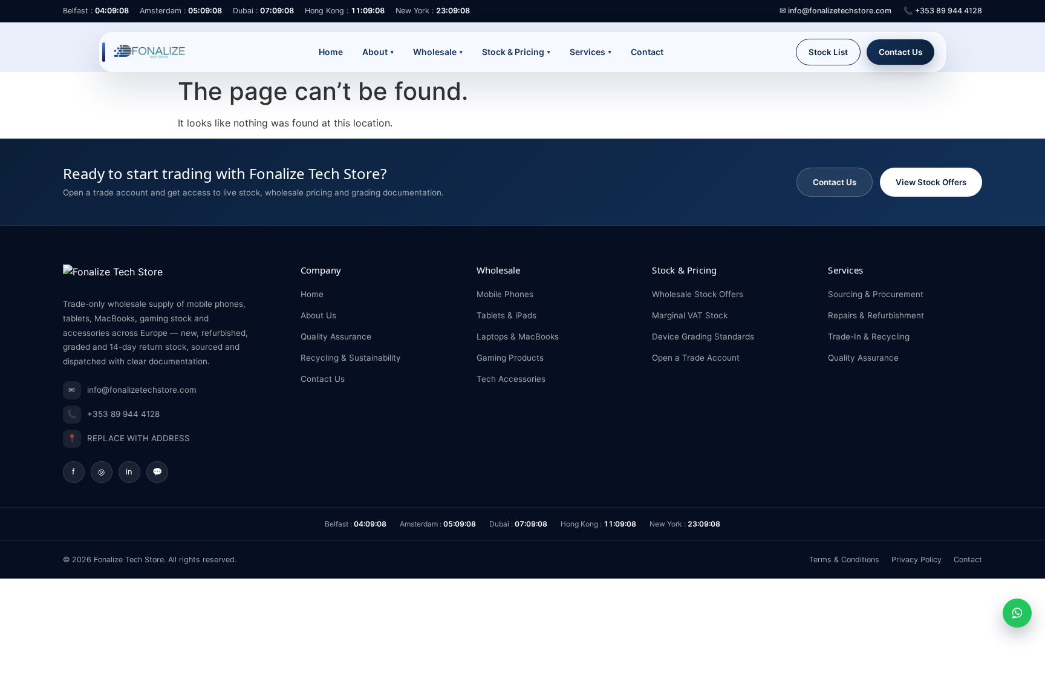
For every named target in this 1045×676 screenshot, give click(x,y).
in (129, 471)
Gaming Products (510, 358)
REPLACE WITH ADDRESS (128, 438)
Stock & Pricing (516, 52)
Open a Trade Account (696, 358)
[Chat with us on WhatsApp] (1017, 613)
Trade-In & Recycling (869, 336)
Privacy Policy (916, 559)
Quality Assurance (336, 336)
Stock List (828, 52)
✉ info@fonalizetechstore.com (835, 10)
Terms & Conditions (844, 559)
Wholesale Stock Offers (697, 294)
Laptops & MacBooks (518, 336)
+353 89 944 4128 (113, 414)
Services (590, 52)
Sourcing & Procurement (875, 294)
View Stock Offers (931, 182)
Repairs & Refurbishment (876, 315)
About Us (318, 315)
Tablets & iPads (506, 315)
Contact (647, 52)
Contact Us (900, 52)
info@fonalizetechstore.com (132, 390)
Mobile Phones (505, 294)
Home (331, 52)
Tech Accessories (511, 379)
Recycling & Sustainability (351, 358)
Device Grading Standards (703, 336)
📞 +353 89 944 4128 (942, 10)
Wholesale (438, 52)
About (378, 52)
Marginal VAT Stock (690, 315)
